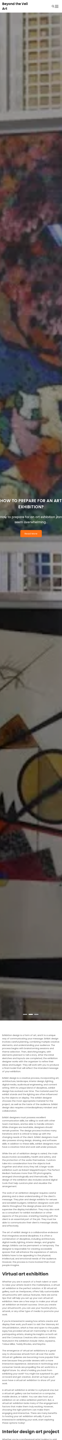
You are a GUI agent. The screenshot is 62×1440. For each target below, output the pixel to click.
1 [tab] (25, 1015)
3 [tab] (36, 1015)
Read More (31, 533)
